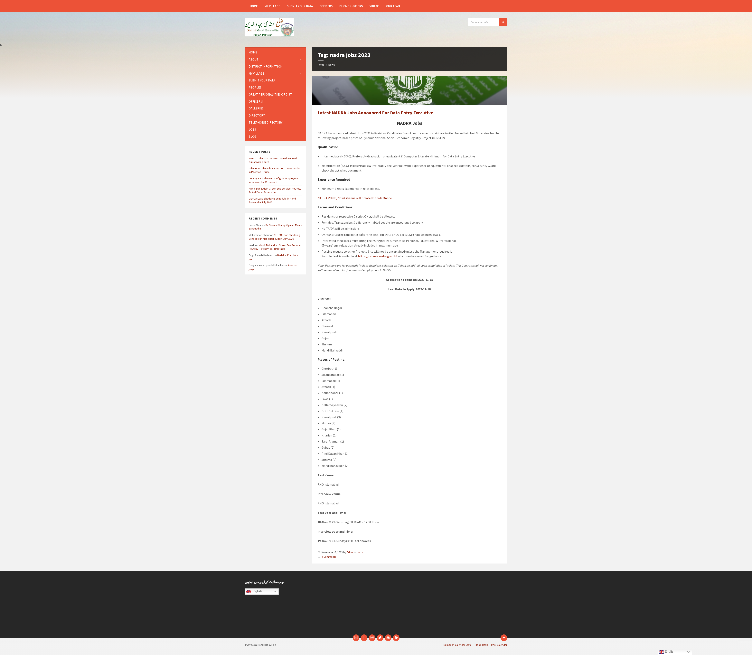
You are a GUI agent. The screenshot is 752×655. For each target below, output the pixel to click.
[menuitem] (254, 6)
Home (321, 64)
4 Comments (329, 556)
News (331, 64)
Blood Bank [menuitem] (481, 645)
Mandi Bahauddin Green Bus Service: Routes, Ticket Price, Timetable (275, 190)
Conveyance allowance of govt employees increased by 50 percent (274, 180)
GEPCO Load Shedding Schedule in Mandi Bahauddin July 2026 (274, 236)
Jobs (360, 552)
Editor (350, 552)
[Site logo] (269, 35)
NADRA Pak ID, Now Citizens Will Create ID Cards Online (355, 198)
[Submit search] (503, 22)
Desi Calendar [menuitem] (499, 645)
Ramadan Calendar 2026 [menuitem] (457, 645)
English (256, 591)
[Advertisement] (342, 604)
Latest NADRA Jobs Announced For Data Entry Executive (375, 113)
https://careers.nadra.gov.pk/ (377, 256)
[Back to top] (504, 637)
